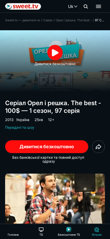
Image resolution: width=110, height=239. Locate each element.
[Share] (98, 146)
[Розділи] (98, 6)
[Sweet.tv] (23, 6)
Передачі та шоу (19, 127)
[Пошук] (85, 6)
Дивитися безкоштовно (46, 146)
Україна (22, 119)
